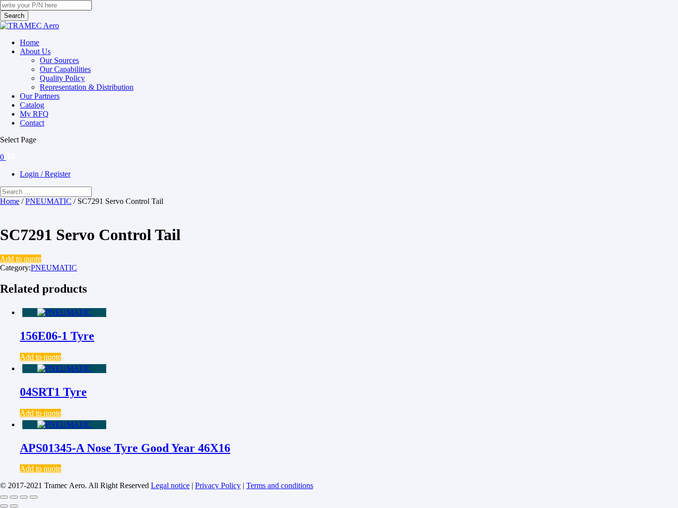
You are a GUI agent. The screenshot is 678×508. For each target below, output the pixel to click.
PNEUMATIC (48, 201)
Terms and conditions (279, 485)
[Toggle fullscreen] (14, 497)
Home (29, 42)
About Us (35, 51)
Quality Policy (62, 78)
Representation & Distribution (87, 87)
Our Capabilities (65, 69)
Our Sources (59, 60)
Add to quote (20, 258)
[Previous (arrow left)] (4, 506)
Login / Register (45, 174)
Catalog (32, 105)
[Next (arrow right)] (14, 506)
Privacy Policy (218, 485)
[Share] (24, 497)
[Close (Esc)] (34, 497)
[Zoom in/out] (4, 497)
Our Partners (40, 96)
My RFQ (34, 114)
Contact (32, 123)
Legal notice (170, 485)
